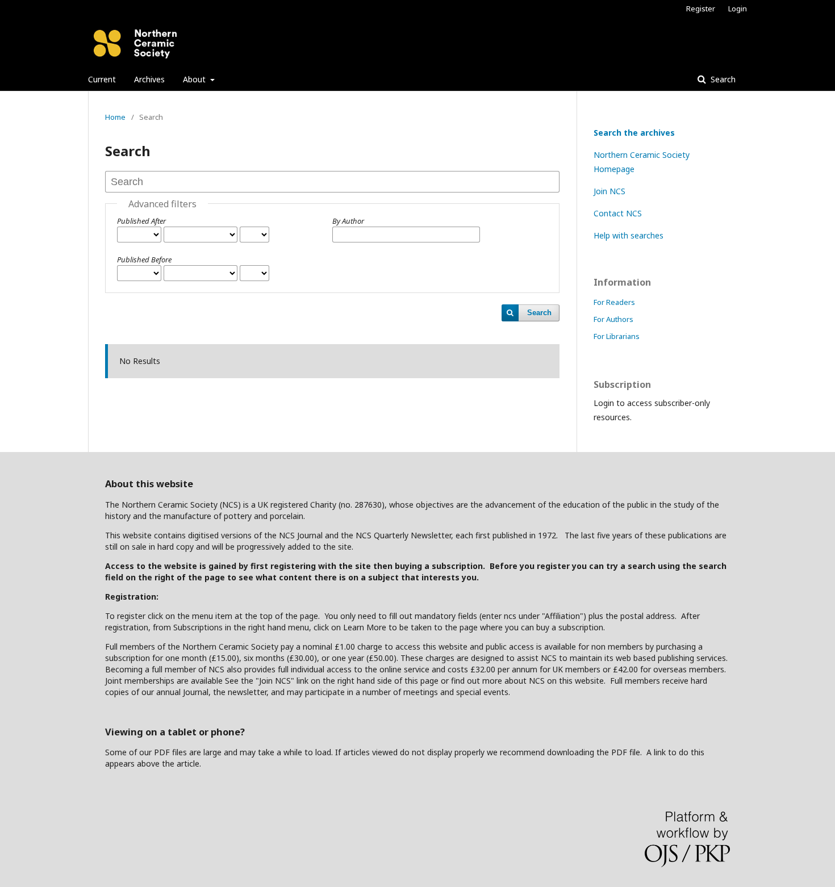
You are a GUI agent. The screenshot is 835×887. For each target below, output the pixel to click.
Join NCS (609, 191)
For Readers (614, 302)
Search (722, 79)
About (195, 79)
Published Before (144, 259)
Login (737, 8)
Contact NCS (618, 213)
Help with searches (628, 235)
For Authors (613, 319)
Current (102, 79)
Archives (149, 79)
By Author (348, 221)
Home (115, 117)
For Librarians (617, 336)
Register (700, 8)
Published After (141, 221)
